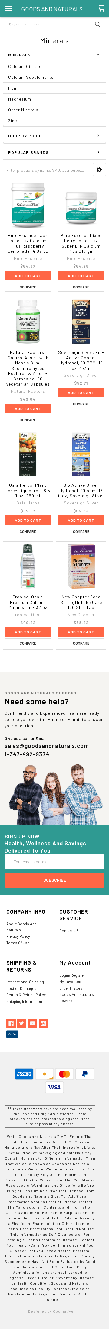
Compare (28, 287)
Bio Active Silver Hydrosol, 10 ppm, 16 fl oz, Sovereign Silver (81, 490)
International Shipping (25, 981)
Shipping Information (24, 1001)
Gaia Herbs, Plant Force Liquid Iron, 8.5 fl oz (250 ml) (27, 490)
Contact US (69, 930)
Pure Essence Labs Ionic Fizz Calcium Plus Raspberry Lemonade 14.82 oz (28, 243)
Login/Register (72, 975)
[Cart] (103, 8)
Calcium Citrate (24, 66)
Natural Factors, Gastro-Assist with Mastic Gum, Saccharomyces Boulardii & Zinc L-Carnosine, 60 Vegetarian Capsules (28, 368)
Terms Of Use (17, 942)
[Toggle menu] (8, 8)
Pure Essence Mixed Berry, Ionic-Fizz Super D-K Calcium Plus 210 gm (81, 243)
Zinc (12, 120)
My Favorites (70, 981)
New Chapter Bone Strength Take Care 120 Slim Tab (81, 602)
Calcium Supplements (31, 77)
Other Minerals (23, 109)
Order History (70, 988)
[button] (99, 169)
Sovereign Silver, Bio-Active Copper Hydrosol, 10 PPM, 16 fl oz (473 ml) (81, 360)
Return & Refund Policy (26, 994)
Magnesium (19, 98)
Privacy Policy (18, 936)
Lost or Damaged (21, 988)
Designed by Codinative (51, 1311)
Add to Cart (28, 276)
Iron (12, 88)
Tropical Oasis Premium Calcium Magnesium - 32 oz (27, 602)
